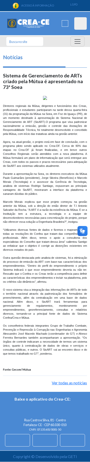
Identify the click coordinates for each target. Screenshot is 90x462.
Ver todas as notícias (69, 382)
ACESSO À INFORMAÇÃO (37, 5)
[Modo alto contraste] (65, 23)
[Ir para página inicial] (28, 23)
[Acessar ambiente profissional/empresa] (80, 23)
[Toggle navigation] (77, 41)
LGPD (74, 4)
